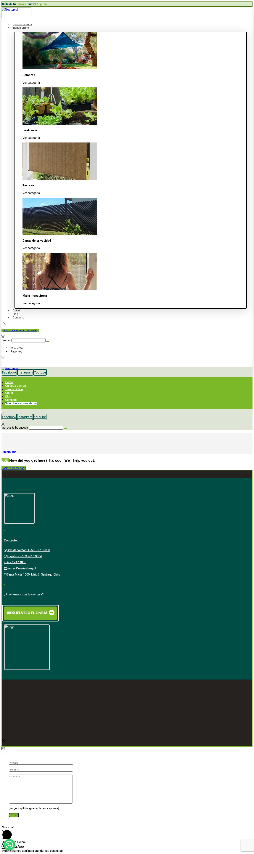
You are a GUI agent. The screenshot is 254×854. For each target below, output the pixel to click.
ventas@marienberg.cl (21, 568)
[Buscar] (47, 341)
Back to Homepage (13, 468)
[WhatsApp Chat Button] (9, 844)
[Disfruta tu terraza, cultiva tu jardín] (16, 17)
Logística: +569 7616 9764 (24, 556)
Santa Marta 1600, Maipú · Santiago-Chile (33, 574)
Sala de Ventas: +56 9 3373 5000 (28, 550)
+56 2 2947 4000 (15, 562)
